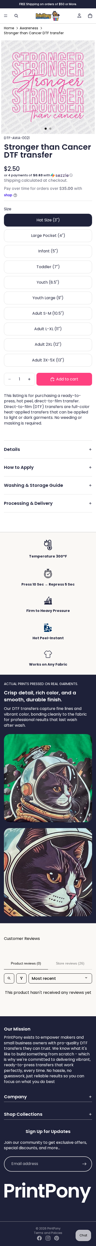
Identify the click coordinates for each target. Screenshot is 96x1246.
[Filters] (21, 978)
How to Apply (19, 467)
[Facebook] (39, 1238)
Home (9, 28)
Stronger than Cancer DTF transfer (34, 33)
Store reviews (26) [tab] (70, 963)
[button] (48, 175)
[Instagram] (48, 1238)
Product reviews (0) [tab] (26, 963)
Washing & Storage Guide (33, 485)
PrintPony (54, 1228)
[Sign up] (84, 1164)
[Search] (16, 15)
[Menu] (5, 15)
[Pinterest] (57, 1238)
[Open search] (9, 978)
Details (12, 449)
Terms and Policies (48, 1233)
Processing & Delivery (28, 503)
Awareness (29, 28)
